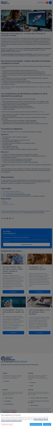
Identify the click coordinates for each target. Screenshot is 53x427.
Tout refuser (47, 424)
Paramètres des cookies (7, 424)
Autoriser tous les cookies (35, 424)
